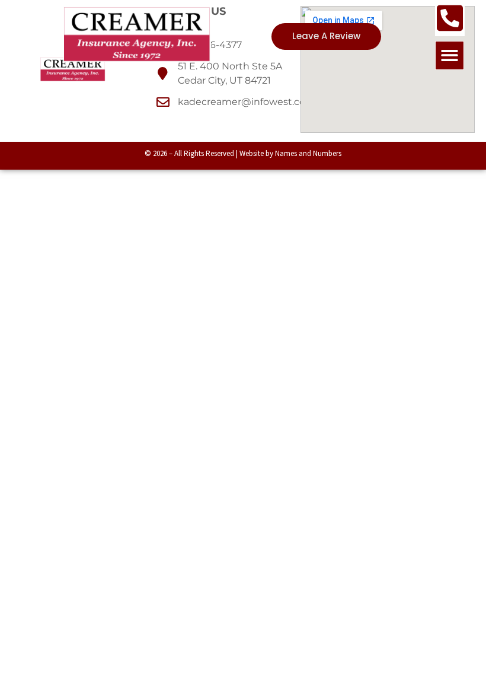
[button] (449, 55)
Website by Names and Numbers (290, 153)
